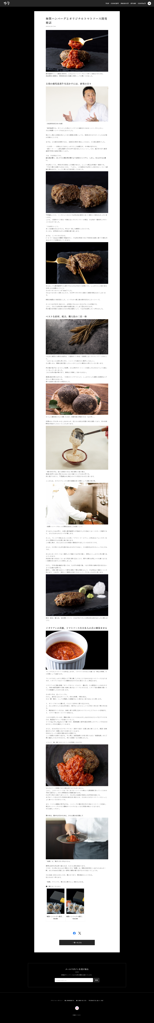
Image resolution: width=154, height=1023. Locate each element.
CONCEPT (115, 3)
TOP (107, 3)
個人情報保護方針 (69, 1000)
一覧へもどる (77, 943)
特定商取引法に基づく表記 (96, 1000)
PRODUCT (125, 3)
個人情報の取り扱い (81, 1000)
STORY (133, 3)
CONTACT (142, 3)
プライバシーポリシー (57, 1000)
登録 (96, 980)
